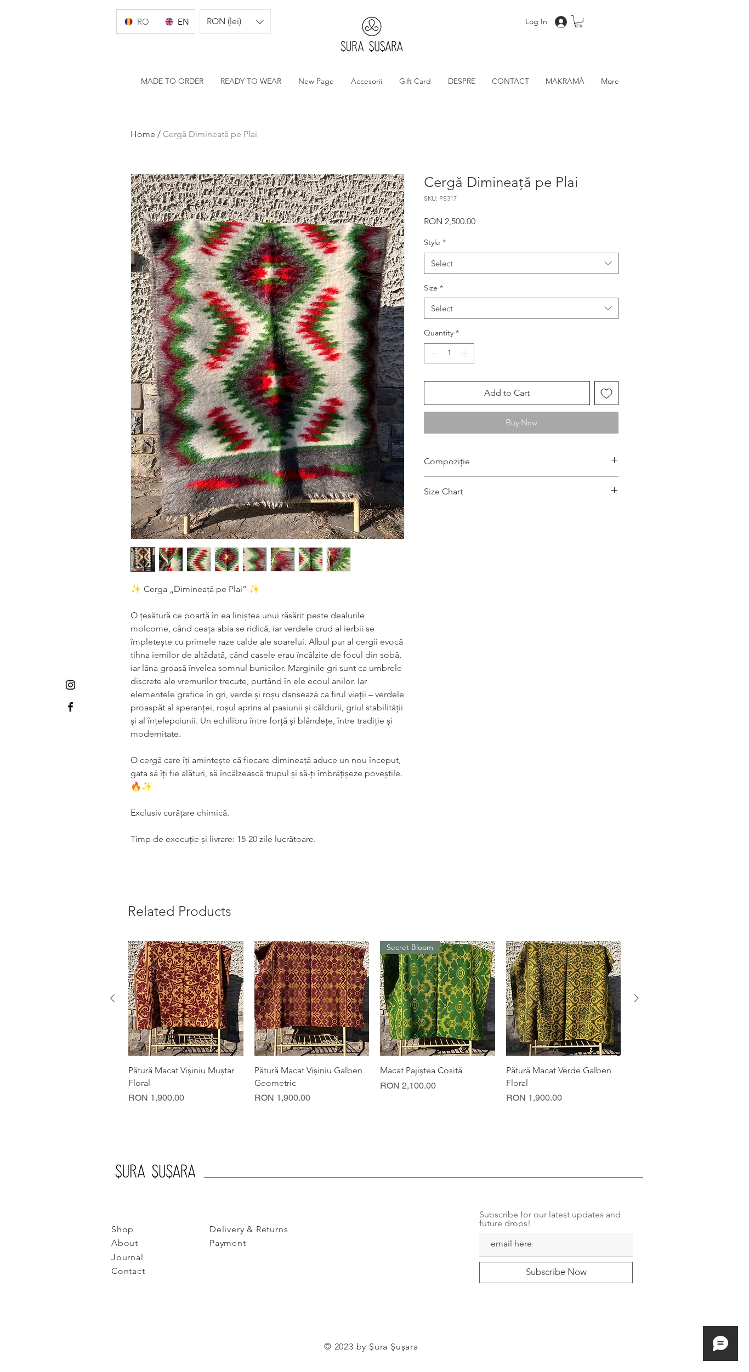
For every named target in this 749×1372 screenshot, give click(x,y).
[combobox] (521, 263)
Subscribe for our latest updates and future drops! (550, 1219)
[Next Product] (636, 998)
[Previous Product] (112, 998)
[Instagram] (70, 685)
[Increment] (466, 353)
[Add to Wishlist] (606, 393)
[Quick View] (185, 998)
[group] (374, 1023)
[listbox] (235, 21)
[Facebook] (70, 707)
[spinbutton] (449, 353)
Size (433, 288)
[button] (235, 21)
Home (142, 134)
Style (435, 242)
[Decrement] (432, 353)
